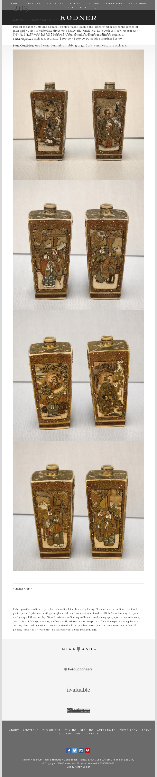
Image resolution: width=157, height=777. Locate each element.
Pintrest (87, 750)
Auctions (30, 730)
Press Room (128, 730)
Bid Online (51, 730)
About (14, 730)
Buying (70, 730)
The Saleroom (78, 710)
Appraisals (106, 730)
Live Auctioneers (78, 669)
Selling (86, 730)
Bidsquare (78, 649)
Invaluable (78, 690)
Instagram (81, 750)
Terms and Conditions (84, 630)
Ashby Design (82, 767)
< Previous (18, 589)
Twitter (74, 750)
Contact (91, 734)
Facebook (68, 750)
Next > (29, 589)
